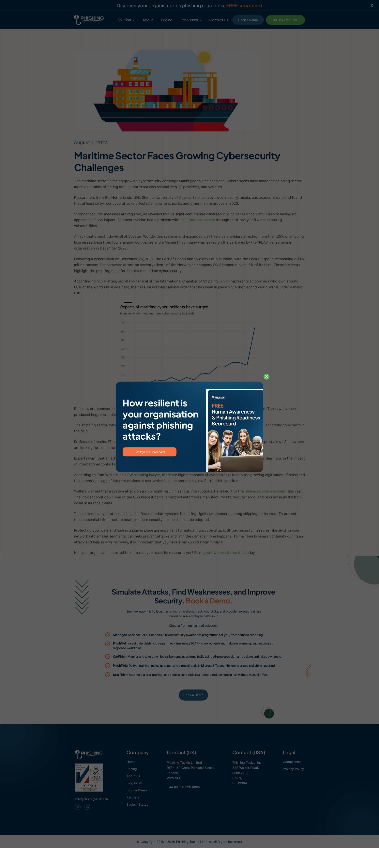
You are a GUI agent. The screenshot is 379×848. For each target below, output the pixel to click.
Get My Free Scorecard (149, 452)
